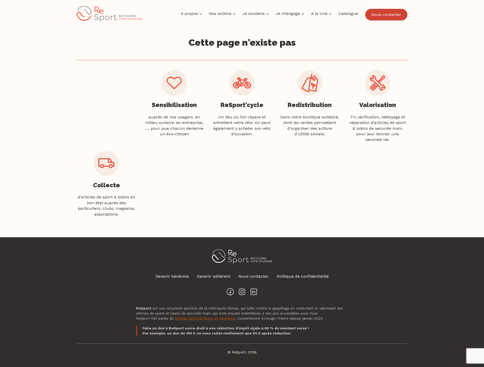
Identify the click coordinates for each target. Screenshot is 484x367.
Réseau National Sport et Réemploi (205, 318)
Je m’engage (288, 13)
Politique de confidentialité (303, 276)
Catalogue (348, 13)
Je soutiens (254, 13)
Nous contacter (386, 14)
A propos (189, 13)
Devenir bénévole (172, 276)
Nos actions (220, 13)
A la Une (319, 13)
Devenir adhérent (213, 276)
